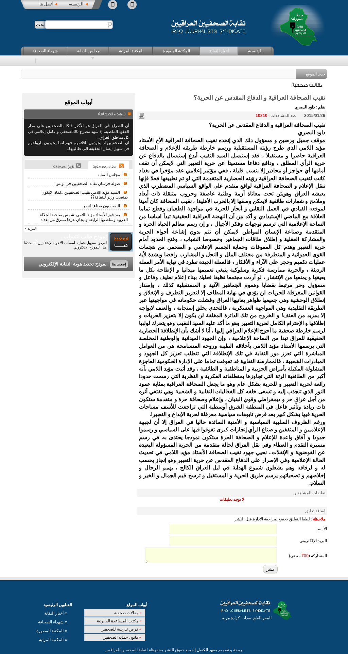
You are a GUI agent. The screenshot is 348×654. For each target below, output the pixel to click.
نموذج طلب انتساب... (83, 236)
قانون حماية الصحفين (122, 637)
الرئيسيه (76, 4)
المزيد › (31, 228)
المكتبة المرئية (131, 51)
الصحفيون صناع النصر (101, 206)
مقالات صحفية (128, 612)
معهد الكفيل (207, 650)
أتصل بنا (46, 4)
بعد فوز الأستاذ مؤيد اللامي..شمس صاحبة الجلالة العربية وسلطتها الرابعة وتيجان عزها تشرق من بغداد (84, 217)
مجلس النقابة (88, 51)
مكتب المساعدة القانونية (119, 621)
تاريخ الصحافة (63, 167)
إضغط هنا (119, 264)
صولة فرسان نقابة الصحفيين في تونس (87, 183)
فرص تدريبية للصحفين (121, 629)
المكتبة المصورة (176, 51)
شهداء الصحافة (45, 51)
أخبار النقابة (219, 51)
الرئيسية (255, 51)
